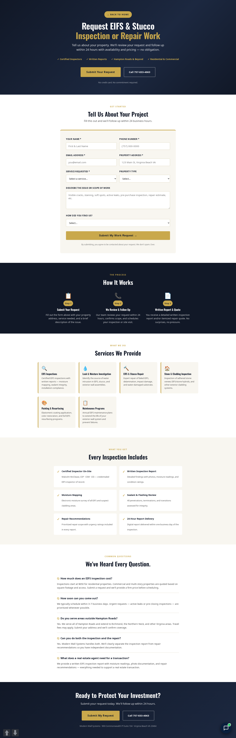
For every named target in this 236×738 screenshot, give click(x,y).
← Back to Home (118, 14)
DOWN (15, 732)
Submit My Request (100, 715)
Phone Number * (129, 139)
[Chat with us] (226, 728)
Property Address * (131, 155)
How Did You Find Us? (79, 215)
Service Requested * (78, 171)
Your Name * (73, 139)
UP (6, 732)
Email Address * (75, 155)
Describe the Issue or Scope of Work (88, 188)
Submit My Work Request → (118, 235)
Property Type (128, 171)
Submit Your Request (100, 72)
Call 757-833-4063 (139, 72)
